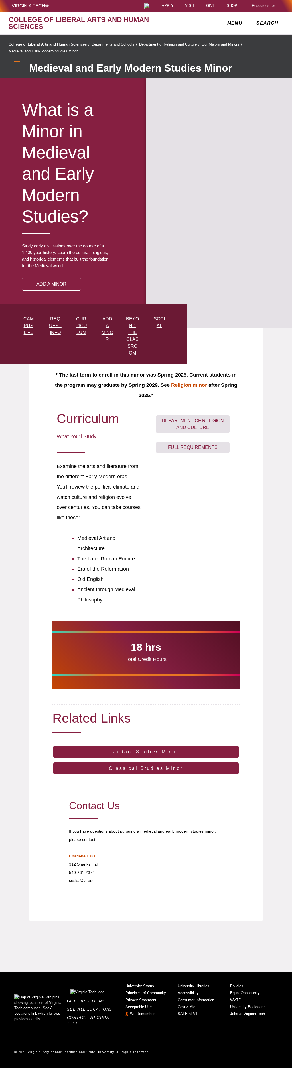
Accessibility (188, 993)
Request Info (55, 325)
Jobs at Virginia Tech (247, 1014)
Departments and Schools (114, 44)
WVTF (235, 1000)
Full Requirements (193, 447)
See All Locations (91, 1009)
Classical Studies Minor (146, 768)
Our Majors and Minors (222, 44)
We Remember (142, 1014)
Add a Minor (107, 329)
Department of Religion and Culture (169, 44)
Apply (168, 6)
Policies (236, 986)
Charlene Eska (82, 856)
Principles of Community (145, 993)
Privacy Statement (140, 1000)
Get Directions (87, 1001)
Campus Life (28, 325)
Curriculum (81, 325)
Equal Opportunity (245, 993)
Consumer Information (196, 1000)
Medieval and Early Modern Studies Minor (43, 51)
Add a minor (51, 284)
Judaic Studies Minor (146, 751)
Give (210, 6)
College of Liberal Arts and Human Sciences (49, 44)
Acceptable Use (138, 1007)
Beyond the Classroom (132, 335)
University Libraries (193, 986)
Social (159, 322)
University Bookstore (247, 1007)
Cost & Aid (186, 1007)
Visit (190, 6)
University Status (139, 986)
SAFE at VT (188, 1014)
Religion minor (189, 385)
